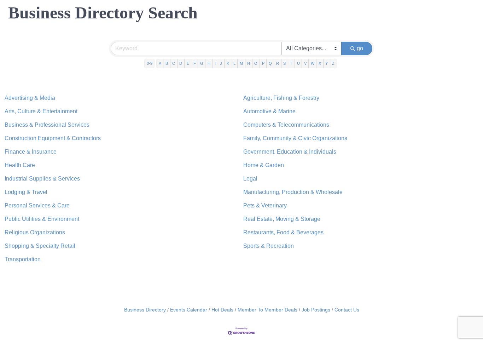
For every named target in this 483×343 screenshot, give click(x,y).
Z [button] (333, 63)
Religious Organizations (35, 232)
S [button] (284, 63)
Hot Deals (222, 310)
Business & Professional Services (47, 125)
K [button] (228, 63)
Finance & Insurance (31, 152)
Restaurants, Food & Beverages (283, 232)
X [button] (320, 63)
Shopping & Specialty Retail (40, 246)
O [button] (255, 63)
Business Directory (145, 310)
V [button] (305, 63)
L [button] (234, 63)
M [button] (241, 63)
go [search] (360, 48)
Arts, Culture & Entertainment (41, 111)
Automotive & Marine (269, 111)
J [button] (221, 63)
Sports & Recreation (268, 246)
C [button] (173, 63)
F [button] (194, 63)
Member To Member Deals (267, 310)
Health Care (20, 165)
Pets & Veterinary (265, 205)
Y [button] (326, 63)
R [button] (277, 63)
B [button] (166, 63)
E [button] (188, 63)
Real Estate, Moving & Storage (281, 219)
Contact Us (346, 310)
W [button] (312, 63)
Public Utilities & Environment (42, 219)
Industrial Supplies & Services (42, 179)
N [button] (248, 63)
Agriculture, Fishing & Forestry (281, 98)
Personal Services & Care (37, 205)
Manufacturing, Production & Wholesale (293, 192)
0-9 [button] (149, 63)
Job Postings (316, 310)
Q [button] (270, 63)
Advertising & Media (30, 98)
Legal (250, 179)
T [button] (291, 63)
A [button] (160, 63)
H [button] (209, 63)
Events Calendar (188, 310)
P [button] (263, 63)
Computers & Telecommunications (286, 125)
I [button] (215, 63)
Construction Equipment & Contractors (53, 138)
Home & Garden (263, 165)
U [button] (298, 63)
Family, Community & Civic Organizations (295, 138)
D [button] (180, 63)
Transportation (23, 259)
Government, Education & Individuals (289, 152)
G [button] (201, 63)
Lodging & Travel (26, 192)
